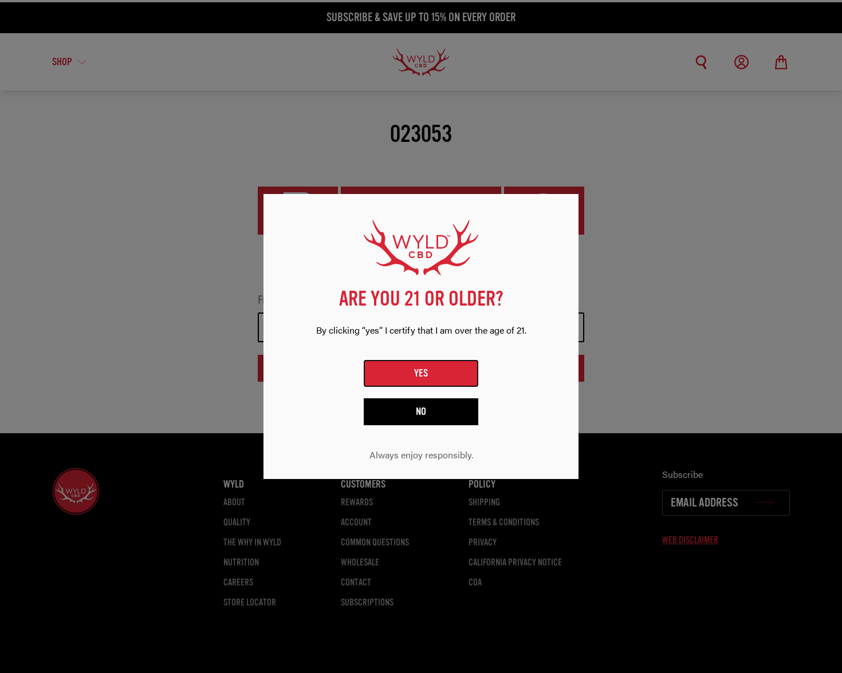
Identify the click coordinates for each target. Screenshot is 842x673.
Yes (421, 373)
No (421, 411)
